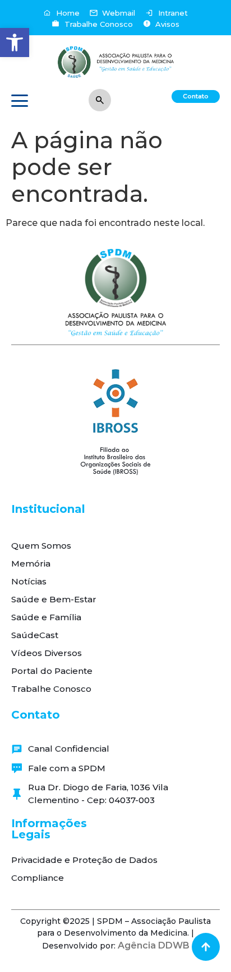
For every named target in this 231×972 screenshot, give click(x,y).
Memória (30, 563)
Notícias (29, 581)
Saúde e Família (46, 617)
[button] (14, 42)
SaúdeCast (34, 635)
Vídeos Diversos (46, 653)
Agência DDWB (154, 945)
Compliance (37, 877)
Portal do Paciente (52, 671)
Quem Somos (41, 545)
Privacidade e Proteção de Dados (84, 860)
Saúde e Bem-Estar (53, 599)
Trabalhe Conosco (51, 688)
